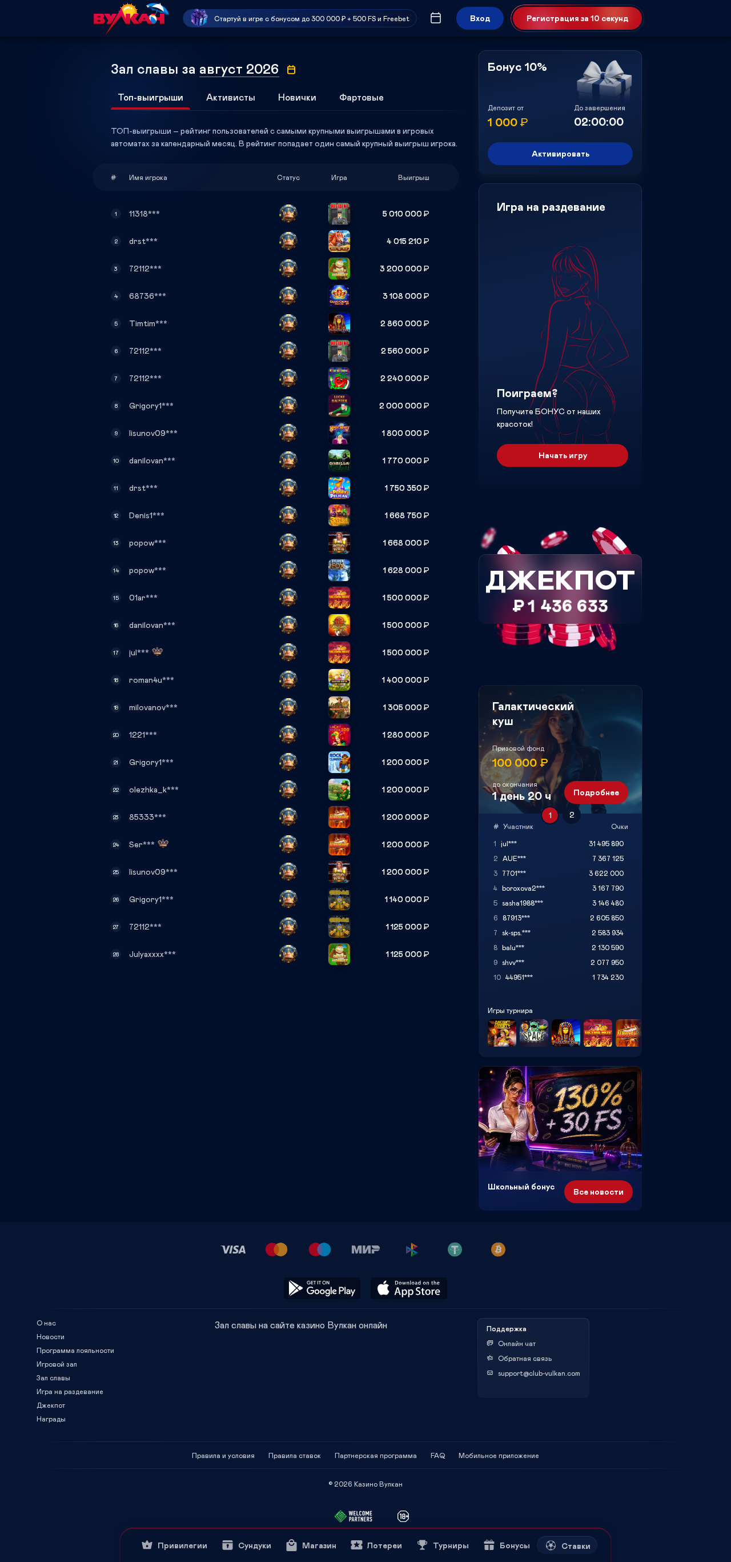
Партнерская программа (376, 1455)
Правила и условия (223, 1455)
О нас (46, 1322)
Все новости (598, 1191)
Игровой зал (57, 1363)
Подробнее (596, 792)
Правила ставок (294, 1455)
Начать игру (563, 455)
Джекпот (51, 1404)
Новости (51, 1336)
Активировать (560, 153)
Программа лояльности (75, 1350)
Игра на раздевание (70, 1391)
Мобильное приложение (499, 1455)
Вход (480, 18)
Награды (51, 1418)
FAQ (438, 1455)
